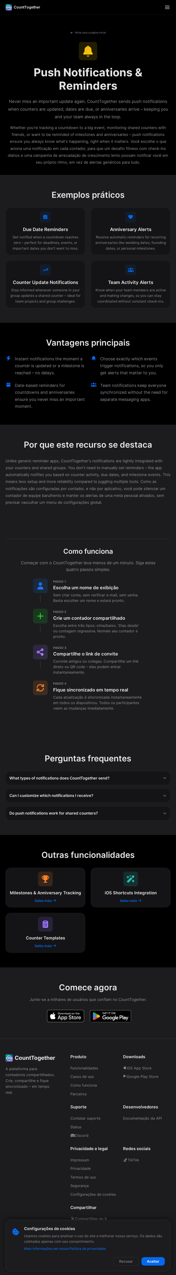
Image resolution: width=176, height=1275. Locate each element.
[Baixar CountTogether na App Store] (65, 1017)
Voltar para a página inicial (90, 32)
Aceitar (153, 1261)
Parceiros (78, 1094)
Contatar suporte (85, 1118)
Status (75, 1127)
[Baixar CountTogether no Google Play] (110, 1017)
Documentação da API (142, 1118)
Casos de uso (82, 1076)
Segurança (79, 1185)
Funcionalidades (84, 1068)
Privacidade (80, 1168)
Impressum (79, 1160)
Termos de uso (83, 1177)
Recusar (126, 1261)
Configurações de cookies (93, 1194)
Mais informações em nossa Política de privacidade (65, 1248)
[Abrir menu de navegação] (167, 7)
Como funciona (83, 1085)
